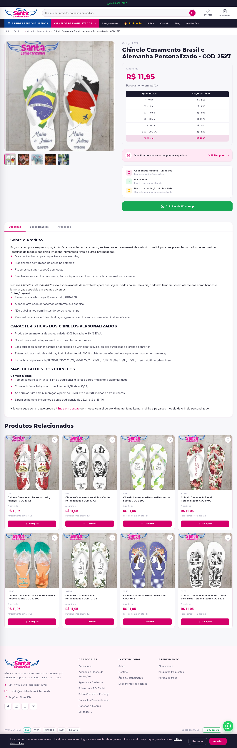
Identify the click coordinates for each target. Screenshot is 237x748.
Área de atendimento (130, 677)
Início (7, 31)
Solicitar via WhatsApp (180, 206)
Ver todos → (86, 711)
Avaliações (192, 23)
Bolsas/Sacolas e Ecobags (94, 694)
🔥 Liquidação (132, 23)
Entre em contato (69, 408)
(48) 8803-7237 (118, 3)
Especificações (39, 226)
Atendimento (165, 665)
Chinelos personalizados (73, 23)
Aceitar (218, 741)
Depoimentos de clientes (132, 683)
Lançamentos (110, 23)
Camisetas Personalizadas (94, 699)
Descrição (15, 226)
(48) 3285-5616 (38, 685)
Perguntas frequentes (171, 671)
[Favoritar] (55, 440)
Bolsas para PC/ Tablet (92, 688)
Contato (164, 23)
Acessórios (85, 665)
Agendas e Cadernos (91, 682)
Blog (177, 23)
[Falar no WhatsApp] (228, 726)
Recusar (197, 741)
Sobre (150, 23)
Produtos (19, 31)
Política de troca (167, 677)
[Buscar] (192, 13)
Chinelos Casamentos (38, 31)
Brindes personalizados (30, 23)
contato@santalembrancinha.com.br (30, 691)
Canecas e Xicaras (90, 705)
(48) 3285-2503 (18, 685)
